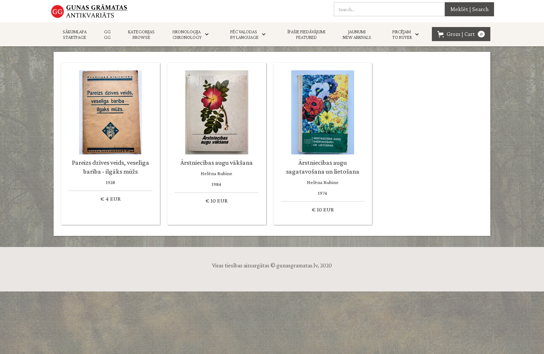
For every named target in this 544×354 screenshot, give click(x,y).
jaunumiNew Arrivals (357, 34)
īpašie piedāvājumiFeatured (306, 34)
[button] (192, 34)
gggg (107, 34)
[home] (89, 11)
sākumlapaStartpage (75, 34)
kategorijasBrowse (141, 34)
